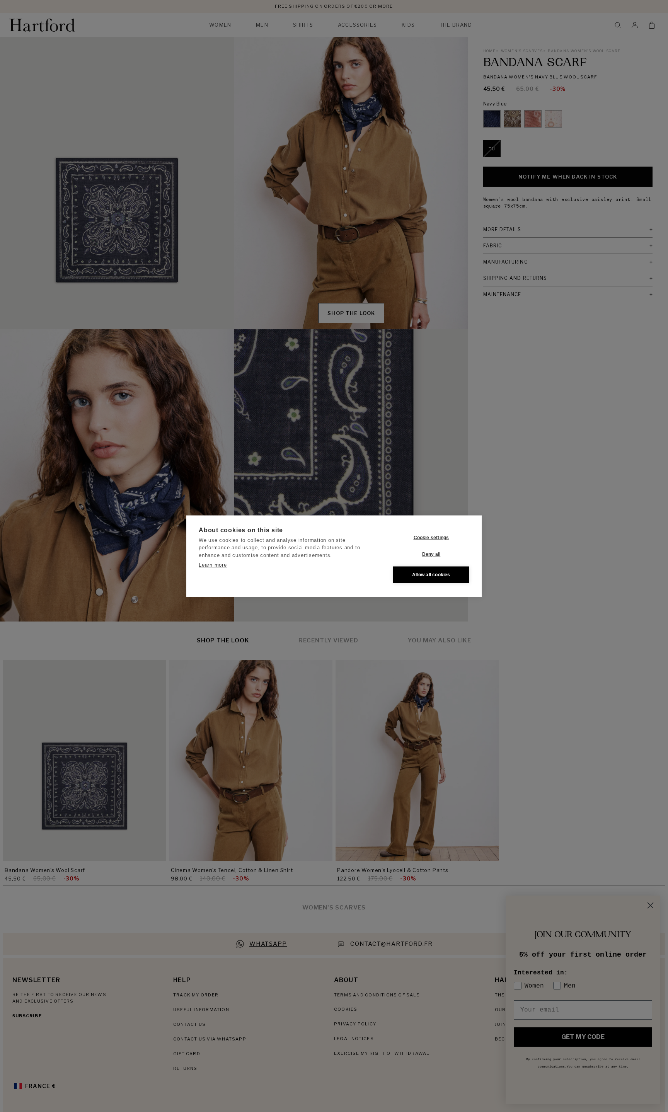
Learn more (213, 565)
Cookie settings (431, 537)
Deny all (431, 554)
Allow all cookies (431, 574)
